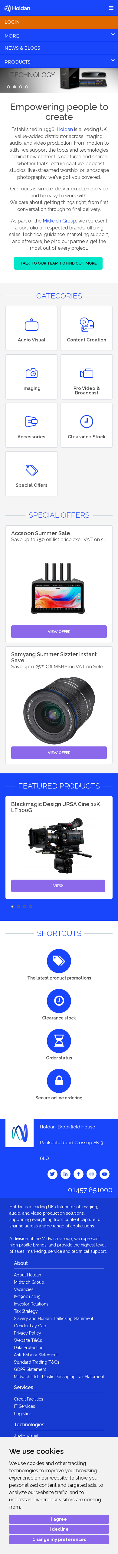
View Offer (59, 631)
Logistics (22, 1413)
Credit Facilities (28, 1399)
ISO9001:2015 (27, 1296)
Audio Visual (26, 1436)
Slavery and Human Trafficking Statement (53, 1318)
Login (12, 22)
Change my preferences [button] (59, 1539)
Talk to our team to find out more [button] (58, 263)
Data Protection (29, 1347)
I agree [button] (59, 1519)
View (58, 886)
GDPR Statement (30, 1369)
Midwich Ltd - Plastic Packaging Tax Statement (59, 1376)
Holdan (65, 129)
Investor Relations (31, 1304)
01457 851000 (90, 1190)
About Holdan (27, 1275)
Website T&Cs (28, 1340)
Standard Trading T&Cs (36, 1362)
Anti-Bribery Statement (36, 1354)
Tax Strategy (26, 1311)
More (12, 36)
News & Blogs (22, 48)
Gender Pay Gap (30, 1325)
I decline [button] (59, 1529)
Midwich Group (59, 221)
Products (18, 62)
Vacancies (24, 1289)
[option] (59, 847)
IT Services (24, 1406)
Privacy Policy (27, 1333)
